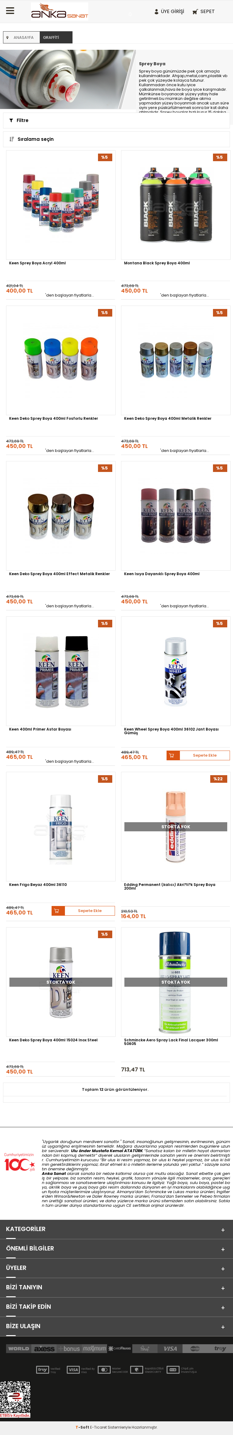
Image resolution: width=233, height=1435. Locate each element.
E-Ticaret (98, 1427)
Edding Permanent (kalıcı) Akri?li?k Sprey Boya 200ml (169, 887)
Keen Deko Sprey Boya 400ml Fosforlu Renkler (53, 419)
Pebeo (206, 1196)
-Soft (83, 1427)
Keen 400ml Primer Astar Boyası (40, 730)
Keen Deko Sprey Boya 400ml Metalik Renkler (167, 419)
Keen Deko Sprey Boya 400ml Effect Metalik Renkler (59, 574)
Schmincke (155, 1192)
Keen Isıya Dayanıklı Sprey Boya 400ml (162, 574)
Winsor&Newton (69, 1196)
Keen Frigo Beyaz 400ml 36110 (38, 885)
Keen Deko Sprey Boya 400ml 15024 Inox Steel (53, 1040)
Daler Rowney (106, 1196)
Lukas (178, 1192)
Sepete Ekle (205, 755)
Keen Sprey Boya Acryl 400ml (37, 263)
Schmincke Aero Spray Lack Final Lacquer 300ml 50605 (171, 1042)
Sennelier (184, 1196)
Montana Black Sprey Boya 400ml (157, 263)
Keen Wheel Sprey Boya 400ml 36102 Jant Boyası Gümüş (171, 731)
